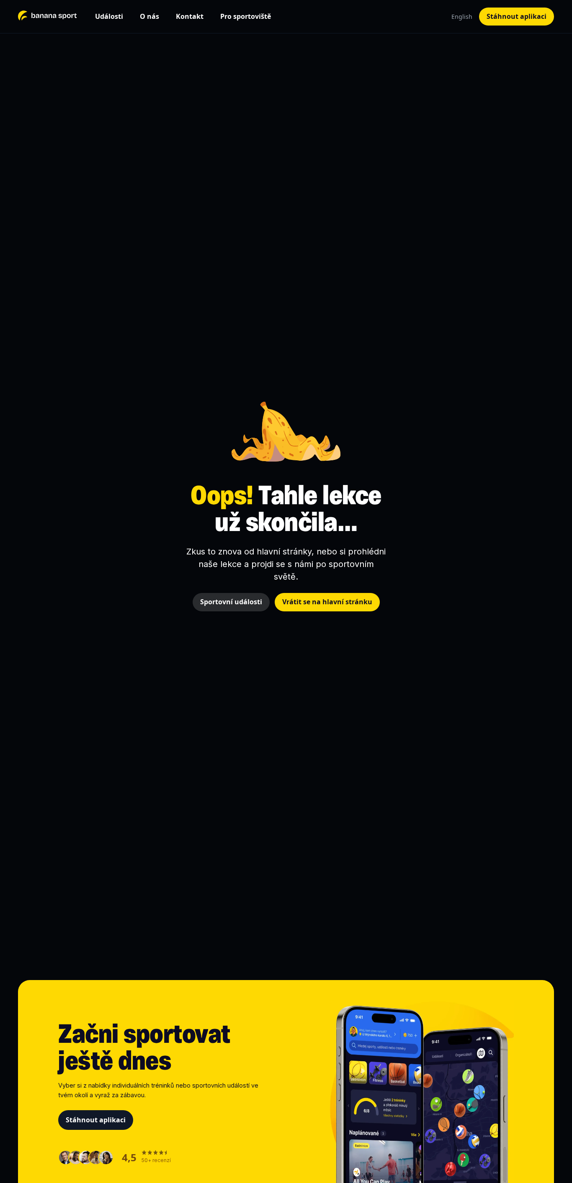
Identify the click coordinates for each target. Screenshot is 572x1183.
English (461, 17)
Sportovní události (231, 601)
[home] (47, 16)
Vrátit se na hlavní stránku (327, 601)
